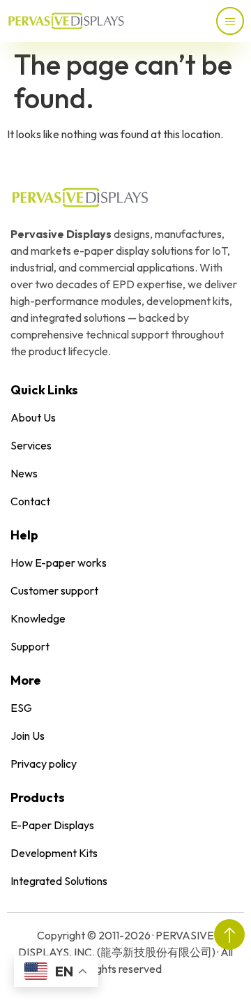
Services (31, 445)
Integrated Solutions (58, 881)
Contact (30, 501)
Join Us (27, 736)
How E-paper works (58, 563)
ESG (21, 708)
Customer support (54, 590)
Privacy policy (43, 763)
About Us (33, 417)
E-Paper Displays (52, 825)
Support (30, 646)
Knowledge (38, 618)
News (24, 473)
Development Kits (54, 853)
